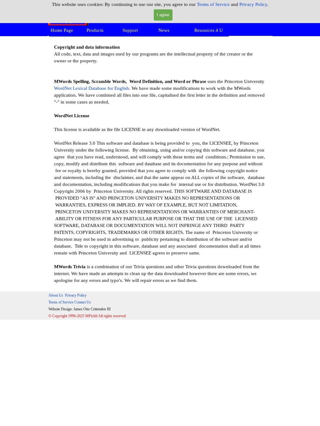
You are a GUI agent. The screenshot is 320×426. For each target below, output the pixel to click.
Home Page (62, 30)
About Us (55, 295)
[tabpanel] (160, 164)
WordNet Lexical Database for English (91, 88)
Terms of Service (213, 4)
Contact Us (82, 302)
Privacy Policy (253, 4)
